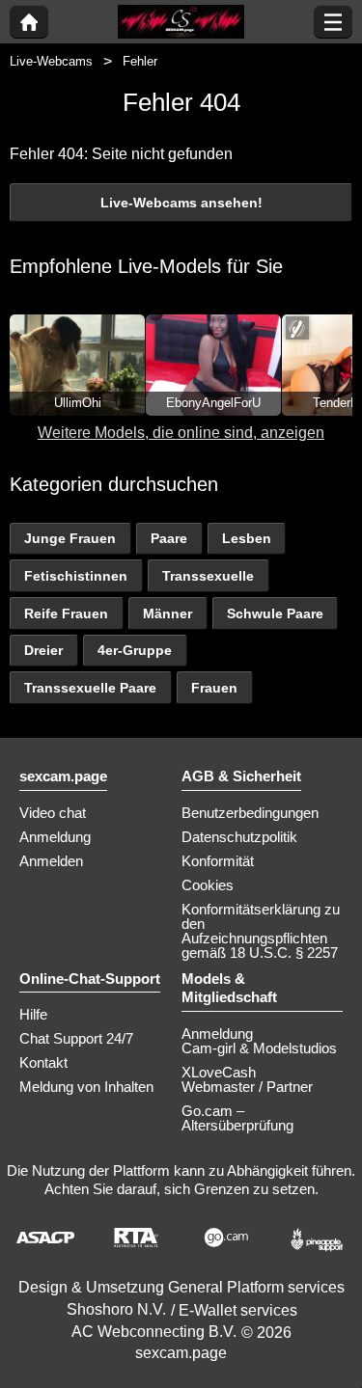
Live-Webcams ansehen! (181, 202)
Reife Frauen (66, 613)
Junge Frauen (70, 538)
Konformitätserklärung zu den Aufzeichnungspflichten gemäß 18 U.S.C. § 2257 (260, 931)
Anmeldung (55, 837)
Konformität (217, 861)
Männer (167, 613)
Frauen (214, 687)
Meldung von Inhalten (86, 1086)
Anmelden (51, 861)
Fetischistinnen (75, 576)
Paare (169, 538)
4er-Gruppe (134, 650)
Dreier (43, 650)
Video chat (52, 812)
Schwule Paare (275, 613)
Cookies (207, 885)
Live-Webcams (51, 61)
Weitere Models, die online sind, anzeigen (181, 432)
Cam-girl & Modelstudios (259, 1048)
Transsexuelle (208, 576)
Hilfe (33, 1014)
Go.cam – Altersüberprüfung (237, 1117)
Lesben (246, 538)
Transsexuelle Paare (90, 687)
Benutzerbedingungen (250, 812)
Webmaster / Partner (247, 1086)
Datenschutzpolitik (239, 837)
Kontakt (43, 1062)
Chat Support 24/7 (76, 1038)
